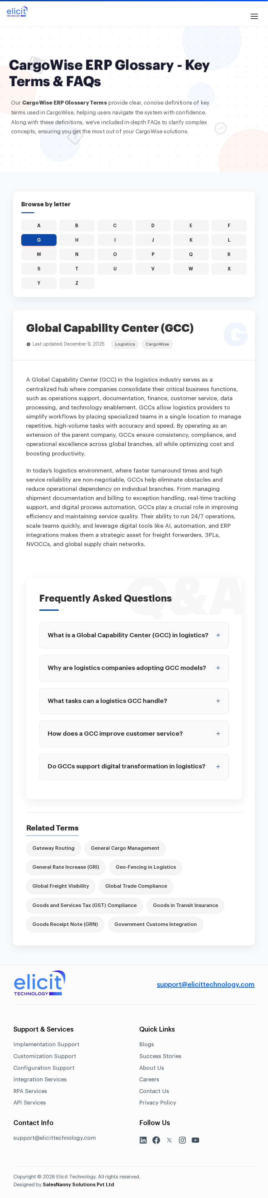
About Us (151, 1068)
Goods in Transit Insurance (185, 905)
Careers (149, 1079)
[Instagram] (182, 1141)
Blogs (146, 1044)
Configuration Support (44, 1068)
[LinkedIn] (143, 1141)
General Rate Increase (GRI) (65, 867)
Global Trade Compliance (136, 886)
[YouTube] (195, 1141)
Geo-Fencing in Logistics (146, 867)
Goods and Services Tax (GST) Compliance (84, 905)
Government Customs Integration (155, 924)
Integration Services (40, 1079)
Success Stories (160, 1056)
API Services (29, 1102)
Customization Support (44, 1056)
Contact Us (154, 1091)
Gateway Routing (53, 848)
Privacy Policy (157, 1102)
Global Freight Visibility (60, 886)
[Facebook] (156, 1141)
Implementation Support (46, 1044)
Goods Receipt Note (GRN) (65, 924)
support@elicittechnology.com (206, 985)
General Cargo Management (125, 848)
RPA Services (30, 1091)
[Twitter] (169, 1141)
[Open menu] (254, 13)
